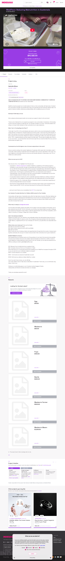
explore (39, 490)
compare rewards (16, 293)
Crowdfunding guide (46, 465)
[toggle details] (31, 527)
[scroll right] (56, 490)
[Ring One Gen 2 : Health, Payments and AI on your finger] (45, 504)
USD (42, 2)
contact (14, 88)
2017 (33, 190)
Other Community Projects (14, 92)
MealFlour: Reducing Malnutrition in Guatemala (28, 9)
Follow (32, 61)
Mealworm (38, 327)
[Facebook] (4, 542)
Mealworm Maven (40, 427)
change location (38, 6)
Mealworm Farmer (41, 402)
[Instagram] (9, 542)
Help (39, 465)
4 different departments (21, 165)
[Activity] (53, 2)
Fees (54, 537)
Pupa (36, 352)
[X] (6, 542)
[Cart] (50, 2)
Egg (35, 301)
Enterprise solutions (57, 542)
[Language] (47, 2)
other (26, 92)
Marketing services (57, 539)
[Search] (25, 2)
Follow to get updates (13, 477)
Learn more (14, 475)
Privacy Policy (6, 557)
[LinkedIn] (11, 542)
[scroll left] (53, 462)
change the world (24, 204)
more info (10, 88)
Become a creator (57, 540)
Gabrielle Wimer (11, 11)
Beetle (36, 377)
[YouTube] (8, 542)
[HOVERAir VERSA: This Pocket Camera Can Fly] (19, 504)
